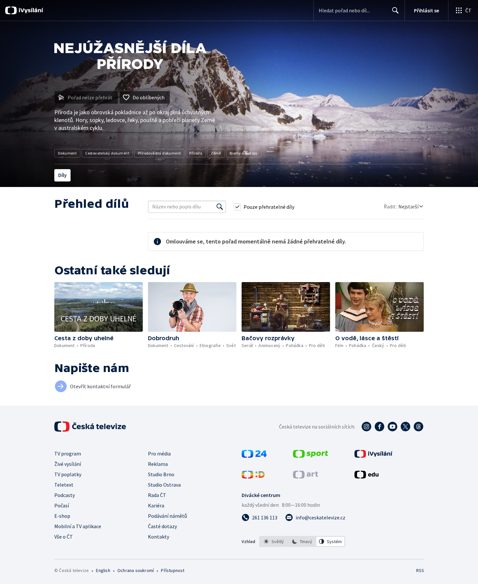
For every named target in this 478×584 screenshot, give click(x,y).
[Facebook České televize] (379, 426)
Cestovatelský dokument (107, 153)
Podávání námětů (167, 516)
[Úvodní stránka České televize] (90, 426)
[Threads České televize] (418, 426)
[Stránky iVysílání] (373, 456)
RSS (420, 570)
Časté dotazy (162, 526)
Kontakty (158, 536)
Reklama (158, 464)
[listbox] (302, 541)
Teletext (63, 484)
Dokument (67, 153)
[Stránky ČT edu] (366, 476)
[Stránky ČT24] (254, 456)
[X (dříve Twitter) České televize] (405, 426)
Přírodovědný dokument (159, 153)
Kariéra (156, 505)
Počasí (61, 505)
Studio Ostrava (164, 484)
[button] (98, 307)
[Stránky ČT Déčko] (253, 476)
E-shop (62, 516)
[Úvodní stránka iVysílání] (30, 10)
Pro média (159, 453)
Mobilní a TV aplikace (77, 526)
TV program (67, 453)
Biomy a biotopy (244, 153)
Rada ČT (157, 495)
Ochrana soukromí (135, 570)
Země (216, 153)
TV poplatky (67, 474)
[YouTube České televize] (392, 426)
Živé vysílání (67, 464)
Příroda (195, 153)
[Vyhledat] (220, 207)
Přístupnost (172, 570)
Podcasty (64, 495)
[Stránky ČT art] (305, 476)
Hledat (395, 10)
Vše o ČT (63, 536)
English (103, 570)
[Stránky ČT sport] (310, 456)
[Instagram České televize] (366, 426)
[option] (274, 541)
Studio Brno (161, 474)
